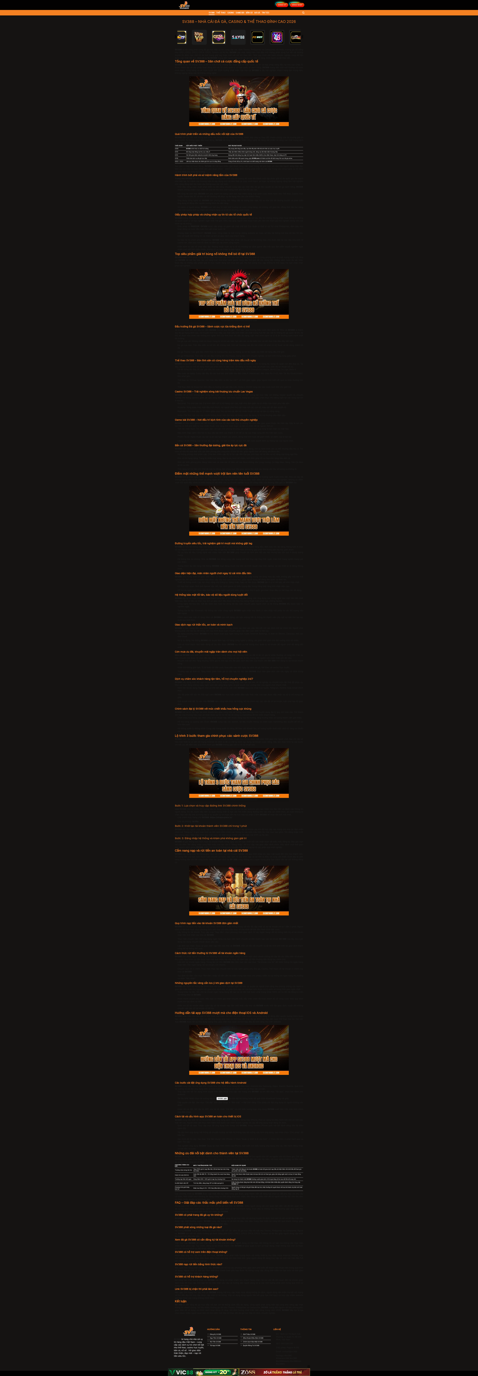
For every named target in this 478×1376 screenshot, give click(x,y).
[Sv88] (184, 4)
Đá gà (257, 13)
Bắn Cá (249, 13)
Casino (230, 13)
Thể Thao (221, 13)
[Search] (303, 12)
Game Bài (240, 13)
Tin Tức (265, 13)
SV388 (211, 13)
